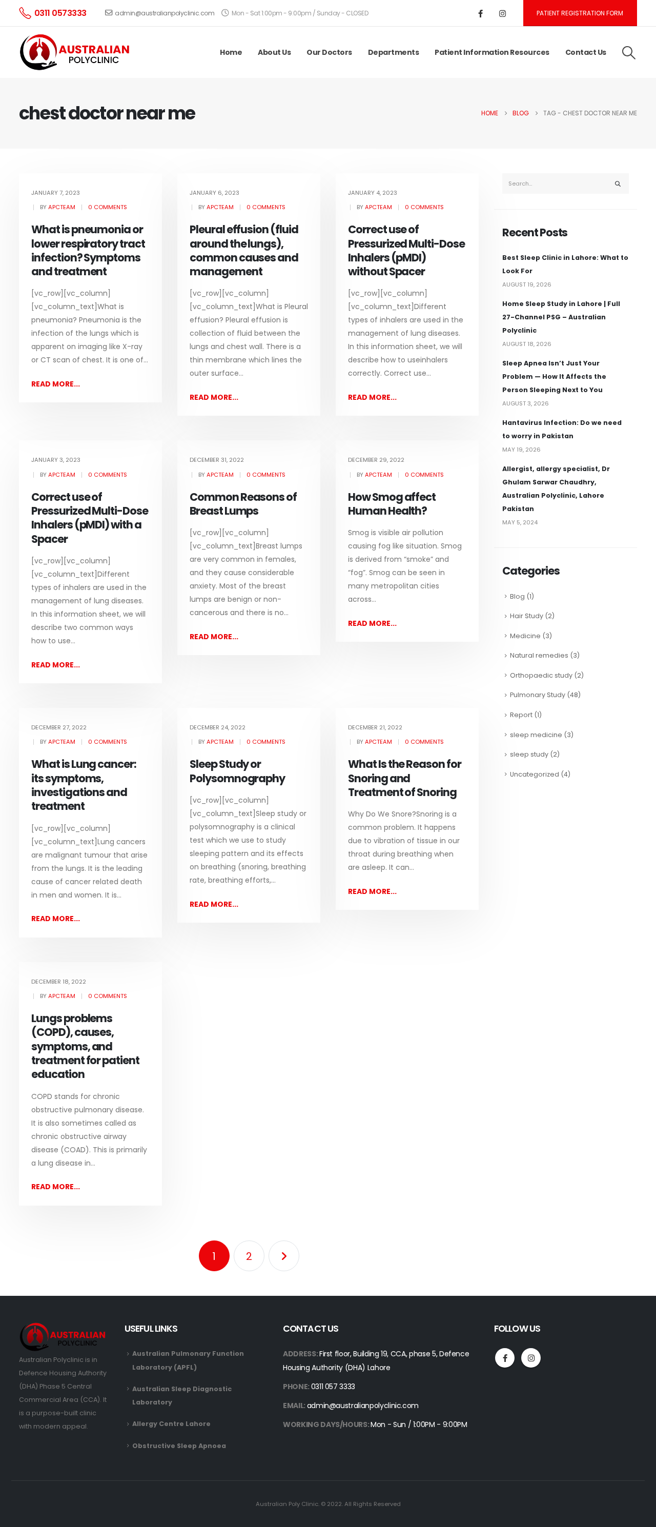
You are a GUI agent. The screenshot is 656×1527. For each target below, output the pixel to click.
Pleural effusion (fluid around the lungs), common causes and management (244, 250)
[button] (629, 52)
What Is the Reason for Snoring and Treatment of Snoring (404, 778)
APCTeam (61, 207)
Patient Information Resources (492, 52)
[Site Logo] (76, 52)
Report (521, 714)
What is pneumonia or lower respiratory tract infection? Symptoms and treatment (88, 250)
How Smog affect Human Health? (392, 504)
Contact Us (585, 52)
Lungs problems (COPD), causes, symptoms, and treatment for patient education (85, 1046)
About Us (274, 52)
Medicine (525, 636)
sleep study (529, 754)
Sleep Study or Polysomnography (237, 771)
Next (284, 1255)
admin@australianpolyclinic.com (164, 13)
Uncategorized (534, 774)
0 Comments (107, 207)
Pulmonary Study (537, 694)
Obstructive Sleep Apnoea (179, 1445)
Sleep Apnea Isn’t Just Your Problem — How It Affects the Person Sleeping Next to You (554, 376)
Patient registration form (580, 13)
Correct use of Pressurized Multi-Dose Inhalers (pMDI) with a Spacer (89, 518)
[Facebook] (481, 13)
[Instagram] (503, 13)
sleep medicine (536, 734)
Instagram (531, 1358)
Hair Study (526, 616)
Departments (393, 52)
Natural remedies (539, 655)
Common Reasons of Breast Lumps (243, 504)
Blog (517, 596)
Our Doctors (329, 52)
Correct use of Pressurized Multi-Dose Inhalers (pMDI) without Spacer (406, 250)
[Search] (618, 183)
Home (231, 52)
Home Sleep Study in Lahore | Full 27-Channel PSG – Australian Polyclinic (561, 317)
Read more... (55, 384)
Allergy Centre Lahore (171, 1423)
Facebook (505, 1358)
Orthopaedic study (541, 675)
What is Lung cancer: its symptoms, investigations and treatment (83, 785)
